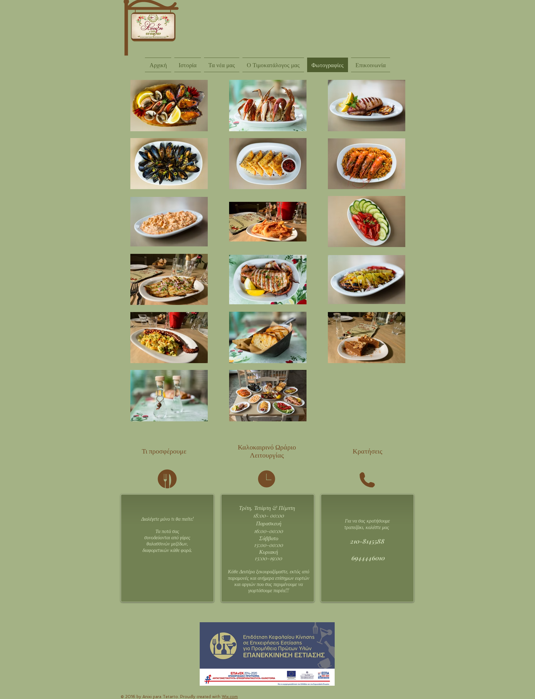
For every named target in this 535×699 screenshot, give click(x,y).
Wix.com (230, 696)
